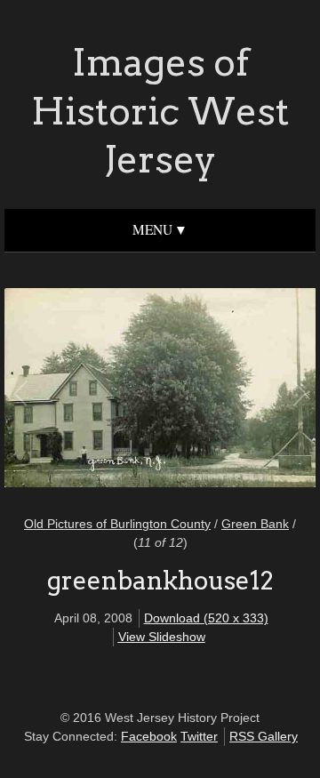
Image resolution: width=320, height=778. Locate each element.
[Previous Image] (91, 390)
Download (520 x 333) (206, 618)
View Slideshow (161, 637)
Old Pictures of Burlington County (117, 524)
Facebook (149, 736)
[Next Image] (229, 390)
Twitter (199, 736)
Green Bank (255, 524)
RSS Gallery (263, 736)
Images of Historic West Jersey (160, 110)
